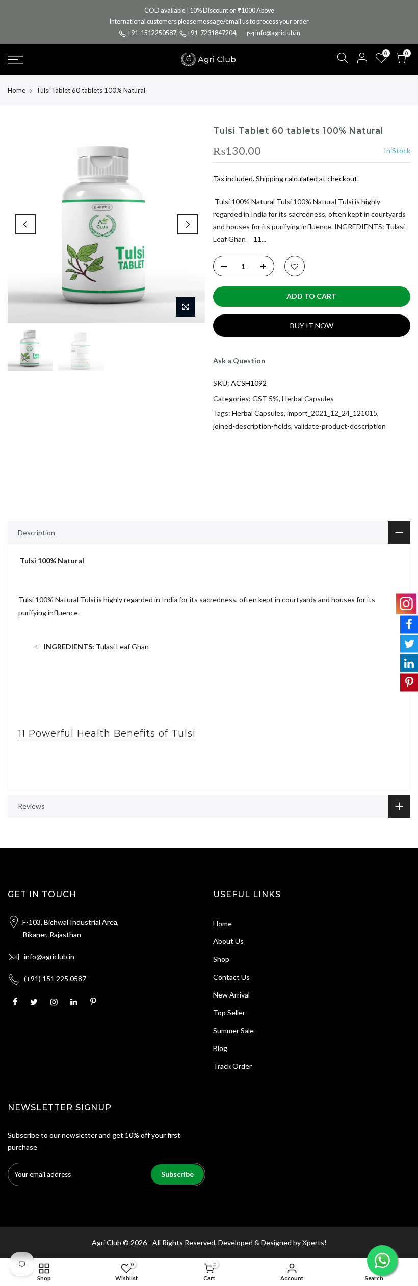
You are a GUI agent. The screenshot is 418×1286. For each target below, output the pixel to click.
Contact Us (231, 977)
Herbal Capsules (308, 398)
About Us (228, 941)
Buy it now (311, 325)
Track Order (232, 1066)
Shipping (269, 178)
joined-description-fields (252, 426)
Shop (221, 959)
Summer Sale (233, 1030)
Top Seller (229, 1012)
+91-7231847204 (211, 33)
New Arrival (231, 994)
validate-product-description (340, 426)
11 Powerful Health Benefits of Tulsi (107, 733)
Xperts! (314, 1242)
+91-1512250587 (151, 33)
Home (16, 90)
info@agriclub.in (277, 33)
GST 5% (265, 398)
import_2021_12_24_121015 (332, 413)
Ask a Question (239, 360)
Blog (220, 1048)
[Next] (187, 224)
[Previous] (25, 224)
